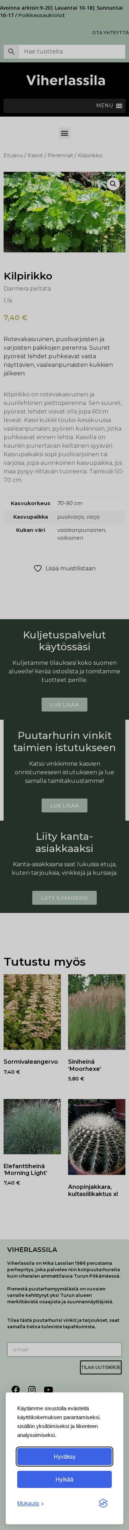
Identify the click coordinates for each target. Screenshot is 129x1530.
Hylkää (64, 1479)
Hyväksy (65, 1456)
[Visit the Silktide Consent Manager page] (103, 1503)
